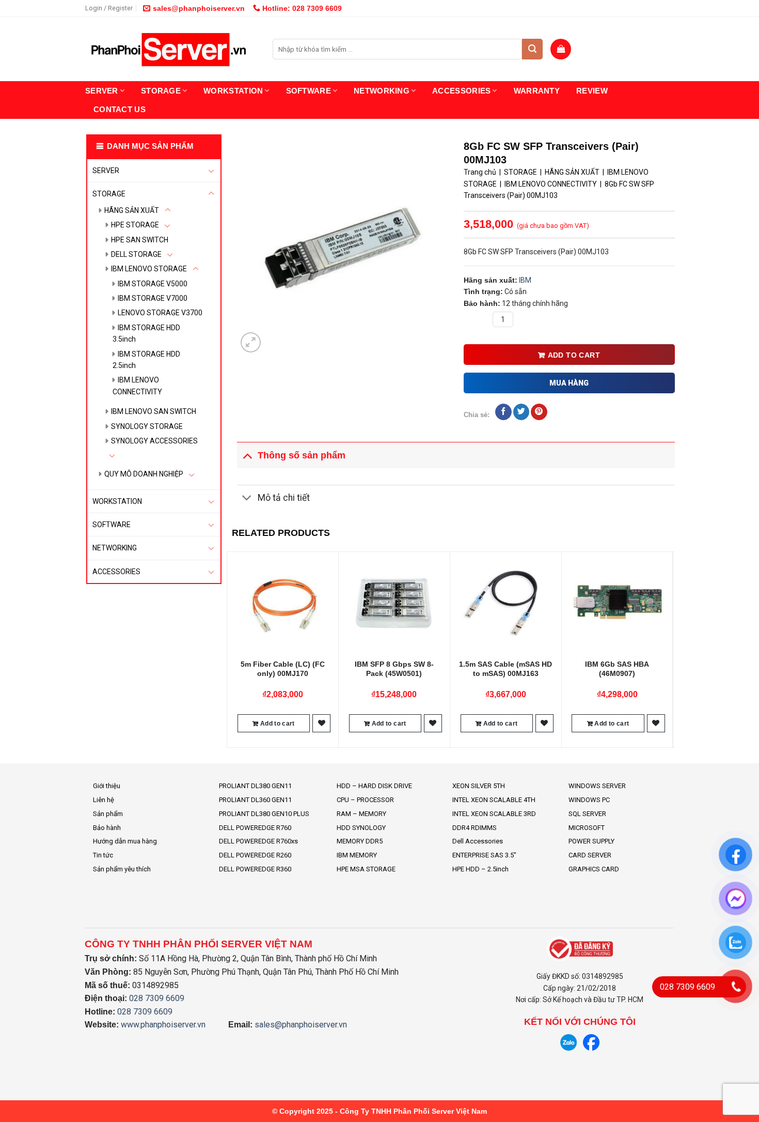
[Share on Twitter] (521, 412)
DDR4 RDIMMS (474, 828)
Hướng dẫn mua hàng (125, 841)
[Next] (669, 648)
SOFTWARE (308, 90)
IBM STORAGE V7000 (152, 298)
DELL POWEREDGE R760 (255, 828)
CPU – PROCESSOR (365, 800)
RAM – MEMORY (361, 814)
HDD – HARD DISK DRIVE (374, 786)
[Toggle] (211, 170)
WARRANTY (537, 90)
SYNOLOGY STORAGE (147, 426)
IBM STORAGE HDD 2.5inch (146, 360)
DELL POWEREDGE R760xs (258, 841)
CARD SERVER (589, 855)
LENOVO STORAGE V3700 (160, 313)
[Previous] (232, 648)
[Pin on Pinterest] (539, 412)
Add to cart (574, 355)
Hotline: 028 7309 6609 (301, 8)
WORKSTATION (233, 90)
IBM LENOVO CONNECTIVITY (137, 385)
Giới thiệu (106, 786)
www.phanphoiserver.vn (163, 1024)
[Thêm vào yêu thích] (321, 723)
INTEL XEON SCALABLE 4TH (493, 800)
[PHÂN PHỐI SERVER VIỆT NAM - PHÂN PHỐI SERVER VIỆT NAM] (171, 49)
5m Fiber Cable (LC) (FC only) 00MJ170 (283, 669)
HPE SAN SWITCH (139, 240)
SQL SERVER (587, 814)
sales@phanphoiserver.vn (199, 8)
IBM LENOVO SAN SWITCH (153, 411)
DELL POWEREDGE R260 (255, 855)
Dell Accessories (477, 841)
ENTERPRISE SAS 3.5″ (484, 855)
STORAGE (161, 90)
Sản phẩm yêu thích (122, 869)
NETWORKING (381, 90)
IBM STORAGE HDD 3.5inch (146, 333)
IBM (525, 280)
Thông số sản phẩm (301, 455)
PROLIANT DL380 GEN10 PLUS (264, 814)
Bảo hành (107, 828)
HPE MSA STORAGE (366, 869)
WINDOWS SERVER (597, 786)
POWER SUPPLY (591, 841)
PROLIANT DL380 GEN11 (255, 786)
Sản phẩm (108, 814)
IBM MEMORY (357, 855)
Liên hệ (103, 800)
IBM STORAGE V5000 (152, 284)
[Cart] (560, 49)
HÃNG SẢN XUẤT (131, 210)
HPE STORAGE (135, 225)
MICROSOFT (586, 828)
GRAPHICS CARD (593, 869)
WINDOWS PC (589, 800)
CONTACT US (119, 109)
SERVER (101, 90)
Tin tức (103, 855)
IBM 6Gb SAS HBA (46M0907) (617, 669)
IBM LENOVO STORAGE (149, 269)
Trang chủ (480, 172)
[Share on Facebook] (503, 412)
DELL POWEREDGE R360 (255, 869)
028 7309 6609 (156, 998)
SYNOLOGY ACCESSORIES (154, 441)
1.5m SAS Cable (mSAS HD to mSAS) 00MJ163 (505, 669)
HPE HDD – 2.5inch (480, 869)
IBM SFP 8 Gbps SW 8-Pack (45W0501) (394, 669)
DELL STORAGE (136, 254)
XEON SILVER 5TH (478, 786)
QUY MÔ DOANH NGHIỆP (143, 474)
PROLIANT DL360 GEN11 (255, 800)
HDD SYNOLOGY (361, 828)
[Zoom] (251, 342)
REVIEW (592, 90)
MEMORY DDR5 (360, 841)
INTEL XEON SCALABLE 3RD (494, 814)
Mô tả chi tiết (284, 498)
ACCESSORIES (461, 90)
